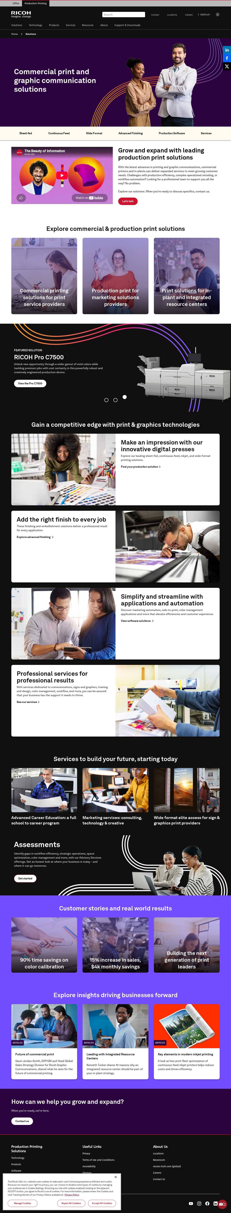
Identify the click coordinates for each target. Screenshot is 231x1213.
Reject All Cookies (71, 1203)
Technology (35, 25)
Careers (189, 14)
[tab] (106, 400)
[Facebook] (207, 1204)
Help (222, 1204)
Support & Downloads (127, 25)
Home (14, 34)
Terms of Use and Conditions (98, 1159)
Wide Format (94, 133)
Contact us (22, 1121)
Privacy (86, 1153)
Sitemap (87, 1172)
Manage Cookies (22, 1203)
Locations (172, 14)
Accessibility (89, 1166)
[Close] (115, 1177)
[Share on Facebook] (227, 58)
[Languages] (216, 15)
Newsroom (159, 1159)
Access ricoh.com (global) (167, 1166)
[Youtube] (191, 1204)
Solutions (16, 25)
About (104, 25)
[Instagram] (199, 1204)
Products (54, 25)
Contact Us (159, 1179)
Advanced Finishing (131, 133)
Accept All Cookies (102, 1203)
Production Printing (36, 3)
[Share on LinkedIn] (227, 50)
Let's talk (128, 201)
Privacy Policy (72, 1195)
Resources (88, 25)
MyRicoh (205, 14)
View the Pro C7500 (30, 383)
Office (16, 3)
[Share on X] (227, 66)
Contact (155, 14)
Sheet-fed (25, 133)
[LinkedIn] (216, 1204)
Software (16, 1170)
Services (70, 25)
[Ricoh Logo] (21, 14)
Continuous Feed (59, 133)
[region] (62, 1191)
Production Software (172, 133)
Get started (25, 878)
